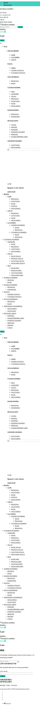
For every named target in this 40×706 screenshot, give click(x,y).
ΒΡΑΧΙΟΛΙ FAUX (16, 270)
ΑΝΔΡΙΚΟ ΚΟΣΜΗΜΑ (18, 225)
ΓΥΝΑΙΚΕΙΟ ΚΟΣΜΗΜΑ (13, 87)
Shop (5, 46)
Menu (2, 40)
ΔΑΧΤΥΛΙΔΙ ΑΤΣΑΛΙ (17, 261)
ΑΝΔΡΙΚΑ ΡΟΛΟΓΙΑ (17, 70)
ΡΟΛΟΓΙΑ (9, 64)
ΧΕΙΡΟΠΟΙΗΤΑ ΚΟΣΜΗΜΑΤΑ (13, 306)
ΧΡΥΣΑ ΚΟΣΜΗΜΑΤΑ (13, 77)
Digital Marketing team (22, 689)
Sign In (6, 3)
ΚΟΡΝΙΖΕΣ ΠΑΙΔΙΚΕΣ (18, 132)
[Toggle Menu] (0, 334)
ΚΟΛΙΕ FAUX (15, 268)
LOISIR (13, 55)
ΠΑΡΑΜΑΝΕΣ (15, 117)
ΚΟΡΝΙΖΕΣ (14, 130)
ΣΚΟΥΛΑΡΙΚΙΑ (15, 106)
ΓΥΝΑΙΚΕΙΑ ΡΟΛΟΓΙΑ (18, 73)
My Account (8, 5)
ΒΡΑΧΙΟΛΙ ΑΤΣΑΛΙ (17, 258)
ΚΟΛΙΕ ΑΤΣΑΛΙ (16, 256)
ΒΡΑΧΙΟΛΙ (10, 280)
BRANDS (6, 194)
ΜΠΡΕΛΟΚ (14, 134)
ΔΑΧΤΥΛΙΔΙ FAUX (16, 273)
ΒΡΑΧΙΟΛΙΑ (15, 81)
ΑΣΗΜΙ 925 (15, 94)
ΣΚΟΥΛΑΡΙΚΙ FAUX (17, 275)
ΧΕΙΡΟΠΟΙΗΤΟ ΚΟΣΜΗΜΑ (14, 141)
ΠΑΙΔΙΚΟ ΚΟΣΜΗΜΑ (13, 110)
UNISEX (13, 68)
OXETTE (13, 60)
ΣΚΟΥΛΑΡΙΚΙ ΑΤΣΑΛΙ (18, 263)
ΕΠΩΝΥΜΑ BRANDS (13, 51)
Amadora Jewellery (6, 9)
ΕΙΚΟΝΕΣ (14, 127)
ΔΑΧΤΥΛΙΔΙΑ (15, 101)
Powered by (4, 689)
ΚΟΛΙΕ (13, 83)
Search (20, 27)
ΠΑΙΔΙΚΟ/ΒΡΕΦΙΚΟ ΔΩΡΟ (19, 137)
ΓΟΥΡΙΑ (13, 125)
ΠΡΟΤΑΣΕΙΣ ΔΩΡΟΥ (12, 121)
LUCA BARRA (15, 57)
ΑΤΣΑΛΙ (13, 96)
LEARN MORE (11, 192)
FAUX (13, 92)
